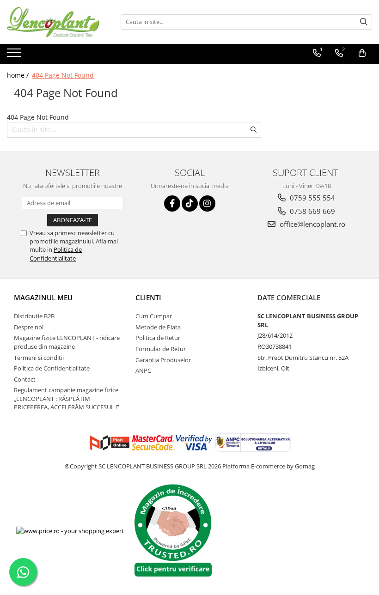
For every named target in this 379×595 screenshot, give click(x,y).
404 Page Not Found (63, 75)
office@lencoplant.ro (311, 224)
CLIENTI (148, 297)
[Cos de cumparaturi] (362, 53)
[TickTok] (190, 203)
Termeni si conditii (39, 357)
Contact (25, 379)
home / (19, 75)
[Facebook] (172, 203)
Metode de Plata (158, 327)
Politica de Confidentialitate (56, 253)
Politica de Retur (157, 338)
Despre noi (28, 327)
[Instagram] (207, 203)
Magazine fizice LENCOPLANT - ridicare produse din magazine (67, 342)
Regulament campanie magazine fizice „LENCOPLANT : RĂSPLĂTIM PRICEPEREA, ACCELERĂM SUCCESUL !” (66, 398)
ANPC (143, 370)
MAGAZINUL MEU (43, 297)
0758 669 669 (311, 211)
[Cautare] (363, 22)
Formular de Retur (160, 349)
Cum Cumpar (153, 316)
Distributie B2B (34, 316)
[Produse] (15, 55)
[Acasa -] (53, 22)
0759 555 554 (311, 197)
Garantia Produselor (163, 360)
